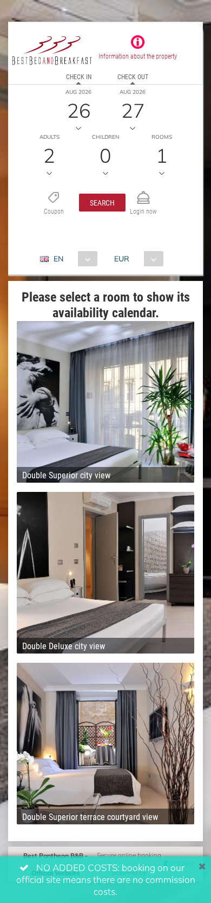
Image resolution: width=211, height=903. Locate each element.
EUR (121, 258)
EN (58, 258)
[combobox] (73, 259)
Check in (78, 76)
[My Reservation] (143, 193)
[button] (102, 203)
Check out (132, 76)
